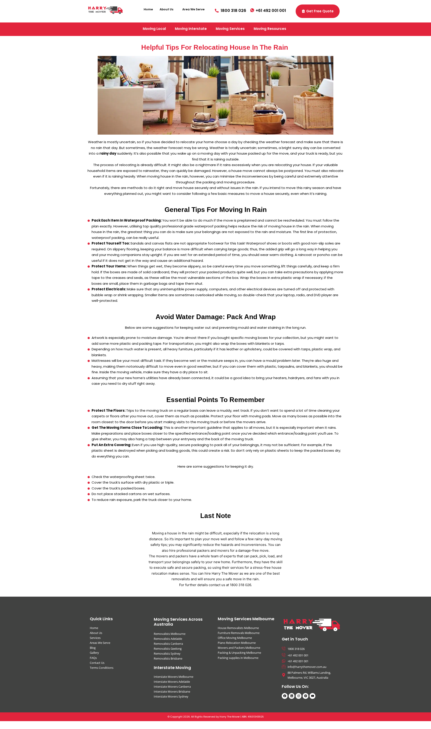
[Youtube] (312, 696)
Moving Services (230, 28)
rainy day (107, 153)
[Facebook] (285, 696)
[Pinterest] (305, 696)
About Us (166, 9)
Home (148, 9)
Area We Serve (193, 9)
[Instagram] (298, 696)
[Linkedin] (292, 696)
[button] (167, 9)
